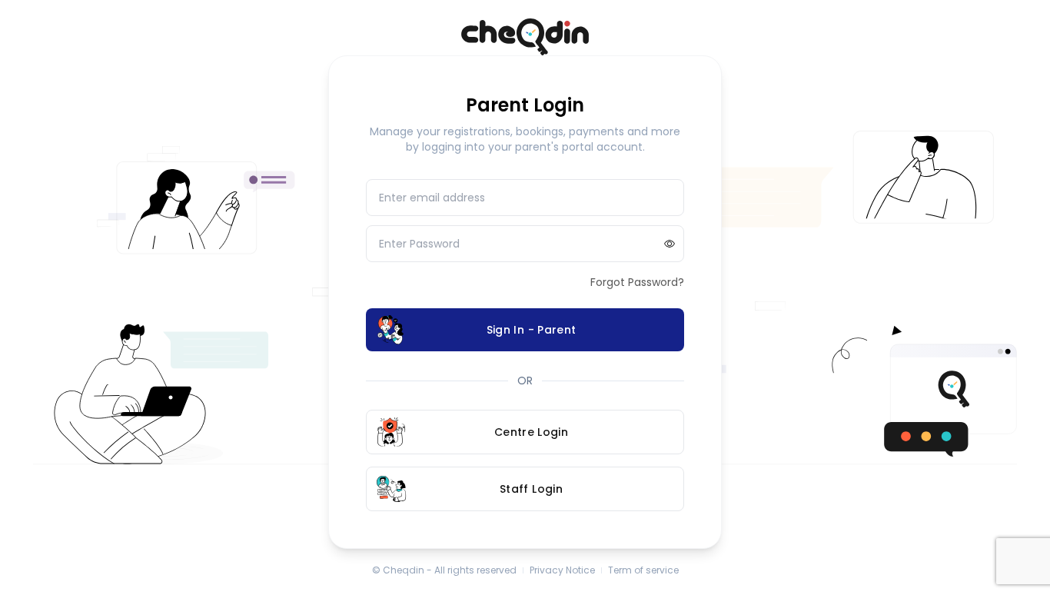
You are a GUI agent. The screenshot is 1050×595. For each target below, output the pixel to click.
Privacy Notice (562, 570)
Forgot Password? (637, 282)
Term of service (643, 570)
